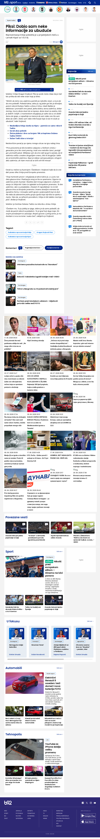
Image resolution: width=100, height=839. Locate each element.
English (45, 816)
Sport (6, 813)
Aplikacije (59, 821)
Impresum (59, 813)
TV (44, 813)
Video (45, 811)
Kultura (18, 816)
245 (70, 206)
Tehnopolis (31, 813)
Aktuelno (11, 714)
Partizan (33, 531)
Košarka (32, 3)
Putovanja (19, 813)
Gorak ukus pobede (18, 131)
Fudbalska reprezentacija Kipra (19, 237)
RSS (57, 823)
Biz (5, 816)
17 (66, 630)
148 (70, 226)
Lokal (29, 818)
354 (70, 180)
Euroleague (72, 3)
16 (13, 285)
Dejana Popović (60, 654)
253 (70, 192)
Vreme (45, 818)
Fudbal (25, 3)
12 (88, 630)
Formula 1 (36, 641)
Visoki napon (50, 674)
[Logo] (10, 2)
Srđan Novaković (38, 654)
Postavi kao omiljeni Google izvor (28, 90)
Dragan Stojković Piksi (45, 232)
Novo (19, 3)
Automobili (30, 816)
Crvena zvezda (12, 531)
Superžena (19, 818)
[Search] (95, 3)
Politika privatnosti (63, 818)
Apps (9, 774)
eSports (30, 811)
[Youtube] (95, 803)
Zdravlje (19, 811)
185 (70, 216)
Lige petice (11, 603)
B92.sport (56, 42)
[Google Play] (88, 815)
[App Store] (88, 821)
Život (6, 818)
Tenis (80, 3)
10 (13, 273)
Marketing (59, 811)
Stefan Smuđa (14, 654)
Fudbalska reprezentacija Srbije (19, 232)
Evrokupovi (21, 261)
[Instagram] (91, 803)
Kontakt (59, 826)
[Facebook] (83, 803)
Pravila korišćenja (62, 816)
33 (19, 20)
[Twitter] (87, 803)
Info (5, 811)
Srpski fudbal (11, 20)
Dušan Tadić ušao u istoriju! (21, 138)
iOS (47, 740)
